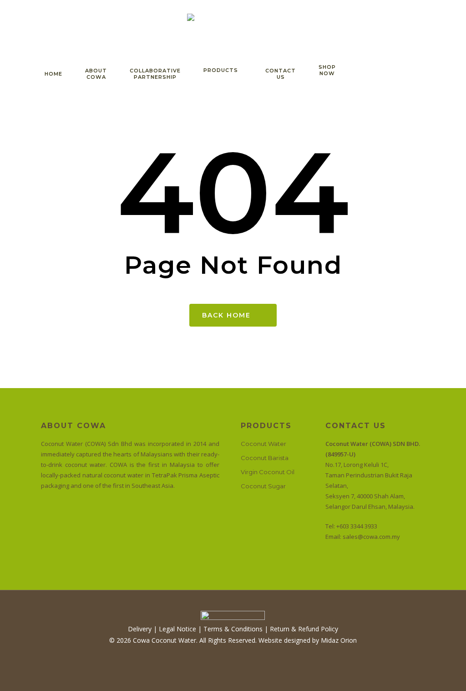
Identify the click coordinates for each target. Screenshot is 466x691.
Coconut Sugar (263, 486)
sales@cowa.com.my (371, 536)
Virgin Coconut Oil (267, 472)
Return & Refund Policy (304, 628)
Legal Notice (177, 628)
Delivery (140, 628)
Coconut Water (263, 443)
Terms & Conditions (232, 628)
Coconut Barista (265, 457)
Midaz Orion (339, 640)
